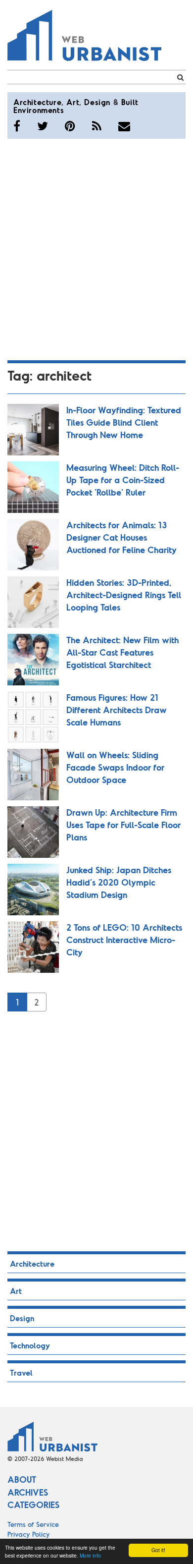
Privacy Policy (28, 1534)
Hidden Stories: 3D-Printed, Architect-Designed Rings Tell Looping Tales (123, 595)
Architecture (37, 102)
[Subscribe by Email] (124, 125)
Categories (33, 1504)
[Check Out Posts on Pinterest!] (70, 125)
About (21, 1479)
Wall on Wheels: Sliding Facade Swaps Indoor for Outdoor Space (115, 767)
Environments (38, 109)
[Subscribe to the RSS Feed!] (97, 125)
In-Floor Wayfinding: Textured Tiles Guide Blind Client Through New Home (123, 422)
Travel (21, 1372)
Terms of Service (33, 1524)
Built (130, 102)
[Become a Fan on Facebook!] (17, 125)
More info (90, 1555)
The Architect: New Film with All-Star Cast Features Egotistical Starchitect (122, 652)
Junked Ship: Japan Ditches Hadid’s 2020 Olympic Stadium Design (118, 882)
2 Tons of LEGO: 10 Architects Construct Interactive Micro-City (124, 939)
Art (72, 102)
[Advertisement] (96, 247)
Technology (30, 1345)
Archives (27, 1492)
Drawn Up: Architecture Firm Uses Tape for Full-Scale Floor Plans (123, 824)
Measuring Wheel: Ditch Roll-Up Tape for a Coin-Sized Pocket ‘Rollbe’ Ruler (122, 480)
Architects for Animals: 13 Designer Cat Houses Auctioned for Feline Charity (121, 537)
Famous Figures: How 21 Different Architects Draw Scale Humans (116, 709)
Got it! (158, 1550)
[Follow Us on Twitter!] (42, 125)
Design (97, 102)
